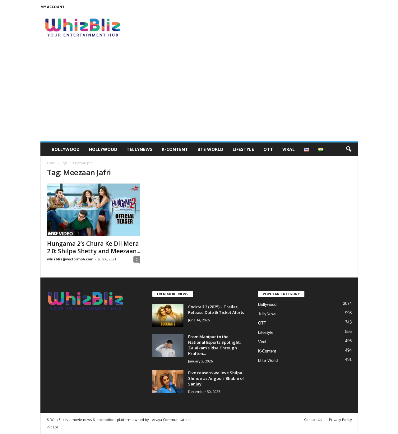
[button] (348, 149)
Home (51, 163)
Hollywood (103, 149)
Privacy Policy (340, 419)
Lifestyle (243, 149)
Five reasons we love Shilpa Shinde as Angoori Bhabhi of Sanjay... (216, 378)
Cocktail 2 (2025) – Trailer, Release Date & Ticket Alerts (216, 309)
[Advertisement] (199, 94)
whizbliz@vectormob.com (70, 259)
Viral (288, 149)
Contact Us (313, 419)
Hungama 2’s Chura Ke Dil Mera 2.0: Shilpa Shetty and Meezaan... (93, 247)
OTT (268, 149)
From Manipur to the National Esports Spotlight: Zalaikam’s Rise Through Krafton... (214, 345)
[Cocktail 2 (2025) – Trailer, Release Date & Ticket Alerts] (167, 315)
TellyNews (139, 149)
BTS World (210, 149)
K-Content (175, 149)
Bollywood (66, 149)
